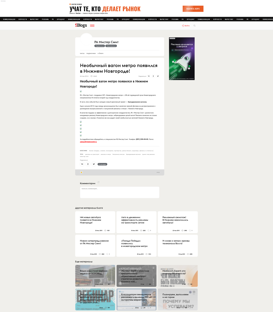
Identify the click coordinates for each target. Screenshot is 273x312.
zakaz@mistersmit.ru (88, 141)
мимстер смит (84, 156)
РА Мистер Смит (106, 42)
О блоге (100, 53)
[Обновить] (98, 182)
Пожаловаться (111, 46)
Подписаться (100, 46)
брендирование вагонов (133, 154)
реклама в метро (106, 154)
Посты (82, 53)
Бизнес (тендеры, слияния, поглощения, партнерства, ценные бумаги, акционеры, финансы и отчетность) (121, 151)
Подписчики (91, 53)
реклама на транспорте (92, 154)
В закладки (102, 164)
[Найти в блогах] (194, 25)
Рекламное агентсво (119, 154)
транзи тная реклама (148, 154)
